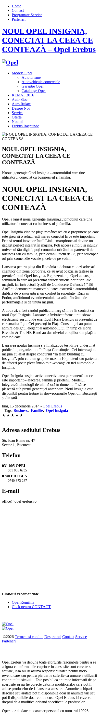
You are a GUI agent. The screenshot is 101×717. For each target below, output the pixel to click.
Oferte (17, 117)
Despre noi (52, 637)
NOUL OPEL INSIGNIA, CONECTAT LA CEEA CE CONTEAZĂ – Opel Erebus (49, 40)
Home (16, 6)
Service (17, 113)
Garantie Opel (32, 86)
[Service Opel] (7, 624)
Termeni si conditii (29, 637)
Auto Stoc (19, 99)
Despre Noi (21, 108)
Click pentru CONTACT (31, 607)
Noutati (17, 121)
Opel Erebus (52, 406)
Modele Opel (22, 73)
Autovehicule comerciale (41, 82)
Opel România (23, 602)
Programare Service (27, 15)
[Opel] (10, 62)
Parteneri (18, 19)
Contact (18, 10)
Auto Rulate (21, 104)
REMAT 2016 (23, 95)
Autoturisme (31, 77)
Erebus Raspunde (25, 126)
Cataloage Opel (34, 91)
